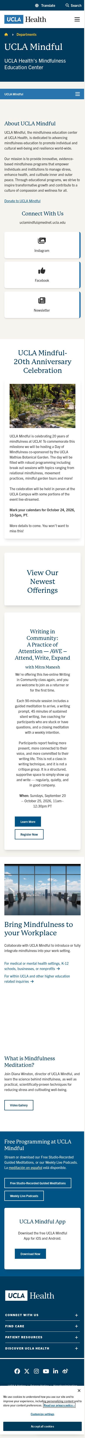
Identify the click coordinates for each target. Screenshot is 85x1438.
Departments (26, 34)
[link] (17, 1371)
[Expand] (76, 1315)
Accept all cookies (42, 1426)
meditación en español (25, 1167)
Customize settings (42, 1414)
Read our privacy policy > (59, 1405)
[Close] (79, 1390)
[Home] (6, 34)
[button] (45, 5)
